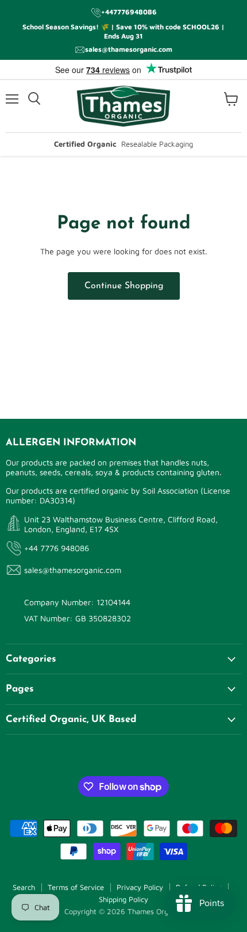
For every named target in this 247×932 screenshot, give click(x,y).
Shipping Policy (123, 899)
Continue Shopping (123, 286)
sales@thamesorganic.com (72, 570)
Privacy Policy (140, 887)
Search (24, 887)
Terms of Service (76, 887)
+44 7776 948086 (56, 548)
